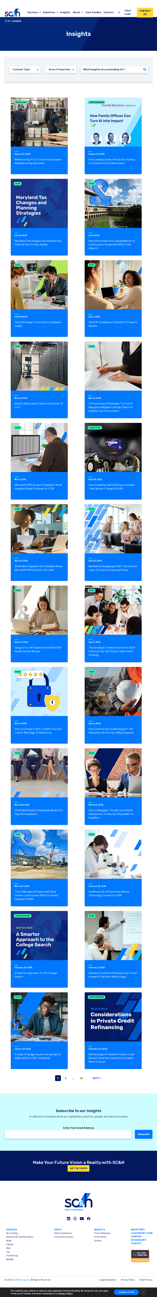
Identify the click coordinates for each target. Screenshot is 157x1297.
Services (32, 12)
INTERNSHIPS (138, 1240)
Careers (108, 12)
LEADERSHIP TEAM (141, 1233)
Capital (9, 1244)
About (77, 12)
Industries (49, 12)
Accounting (12, 1233)
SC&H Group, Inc (21, 1279)
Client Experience (63, 1233)
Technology (12, 1255)
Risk (8, 1248)
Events (97, 1240)
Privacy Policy (128, 1279)
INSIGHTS (99, 1229)
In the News (100, 1236)
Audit (8, 1240)
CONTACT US (145, 13)
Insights (65, 12)
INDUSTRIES (138, 1229)
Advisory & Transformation (19, 1236)
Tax (8, 1251)
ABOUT (58, 1229)
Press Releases (102, 1233)
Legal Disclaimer (107, 1279)
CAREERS (136, 1236)
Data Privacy (145, 1279)
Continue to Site (126, 1292)
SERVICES (11, 1229)
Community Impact (63, 1236)
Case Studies (93, 12)
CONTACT (136, 1243)
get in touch (78, 1168)
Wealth (9, 1259)
